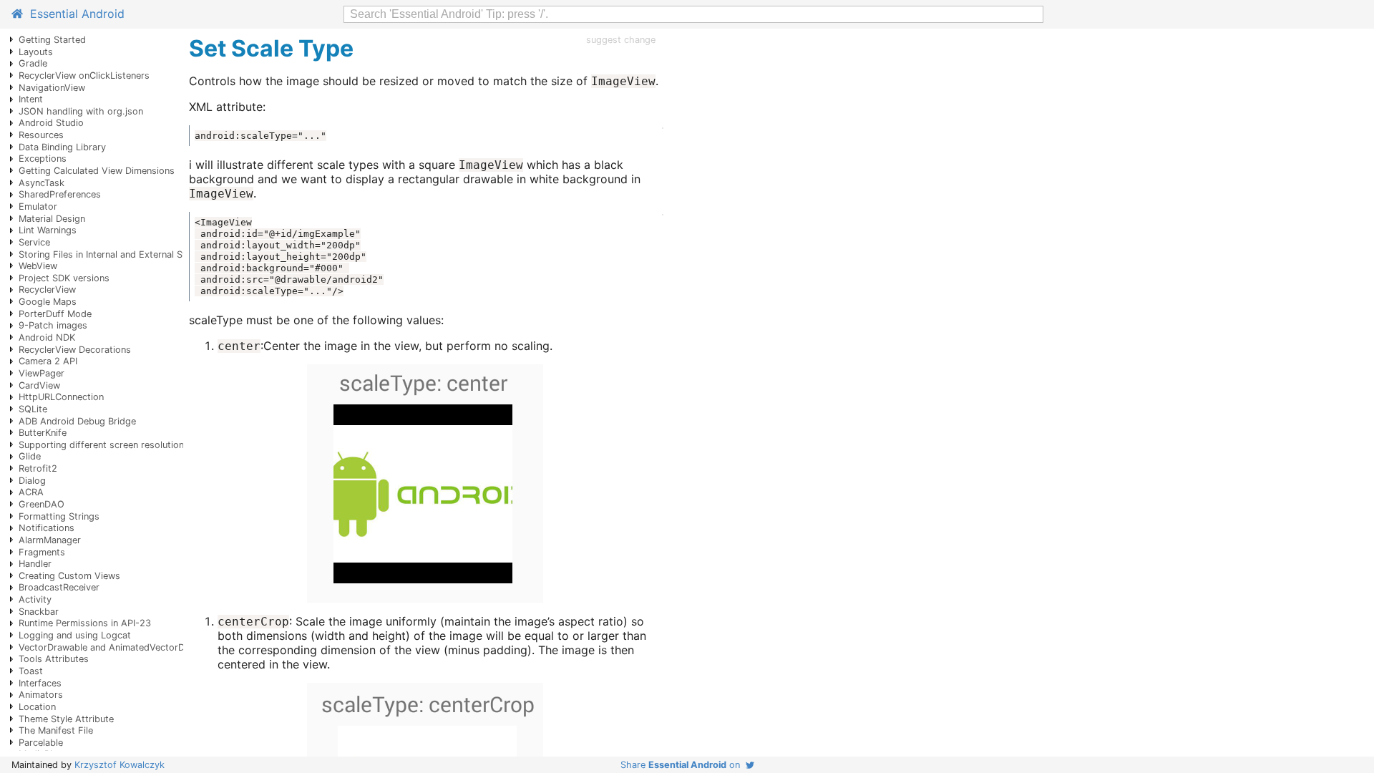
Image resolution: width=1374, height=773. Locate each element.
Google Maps (48, 301)
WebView (38, 266)
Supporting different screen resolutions (104, 444)
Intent (31, 99)
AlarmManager (50, 540)
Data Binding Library (62, 147)
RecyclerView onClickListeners (84, 75)
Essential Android (74, 13)
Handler (35, 563)
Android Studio (51, 122)
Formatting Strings (59, 516)
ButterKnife (43, 432)
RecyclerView (47, 289)
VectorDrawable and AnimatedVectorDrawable (118, 647)
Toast (31, 671)
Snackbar (39, 611)
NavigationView (52, 87)
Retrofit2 (38, 468)
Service (34, 242)
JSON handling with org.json (81, 111)
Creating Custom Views (69, 575)
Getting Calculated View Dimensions (97, 170)
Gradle (33, 63)
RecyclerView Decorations (75, 349)
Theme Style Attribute (66, 719)
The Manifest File (56, 730)
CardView (39, 385)
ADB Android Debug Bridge (77, 421)
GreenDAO (41, 504)
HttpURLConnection (61, 397)
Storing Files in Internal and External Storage (115, 254)
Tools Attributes (54, 658)
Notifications (46, 527)
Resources (41, 135)
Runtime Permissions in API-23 (85, 623)
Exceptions (43, 158)
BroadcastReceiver (59, 587)
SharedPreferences (60, 194)
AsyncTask (41, 183)
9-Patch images (53, 325)
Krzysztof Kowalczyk (119, 764)
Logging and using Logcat (75, 635)
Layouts (36, 52)
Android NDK (47, 337)
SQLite (33, 409)
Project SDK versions (64, 278)
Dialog (32, 480)
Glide (30, 456)
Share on (683, 764)
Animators (41, 694)
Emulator (38, 206)
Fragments (42, 552)
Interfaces (40, 683)
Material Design (52, 218)
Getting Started (52, 39)
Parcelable (41, 742)
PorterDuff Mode (55, 313)
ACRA (31, 492)
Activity (35, 599)
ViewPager (41, 373)
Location (37, 706)
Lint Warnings (48, 230)
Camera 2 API (48, 361)
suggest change (621, 39)
